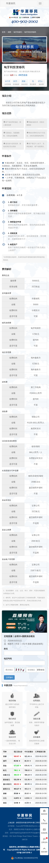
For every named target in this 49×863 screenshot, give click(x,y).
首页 (3, 32)
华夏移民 (10, 3)
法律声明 (39, 850)
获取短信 (40, 670)
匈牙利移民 (17, 32)
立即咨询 (44, 842)
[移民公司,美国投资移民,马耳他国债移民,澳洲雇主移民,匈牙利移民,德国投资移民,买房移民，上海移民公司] (24, 12)
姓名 (6, 649)
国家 (9, 32)
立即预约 (9, 677)
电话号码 (8, 658)
